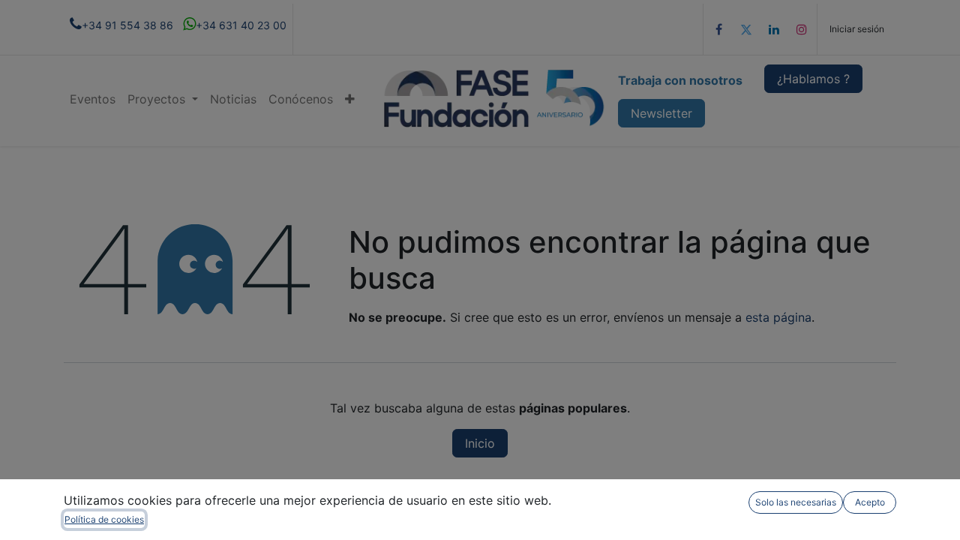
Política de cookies (104, 519)
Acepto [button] (870, 502)
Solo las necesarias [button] (795, 502)
